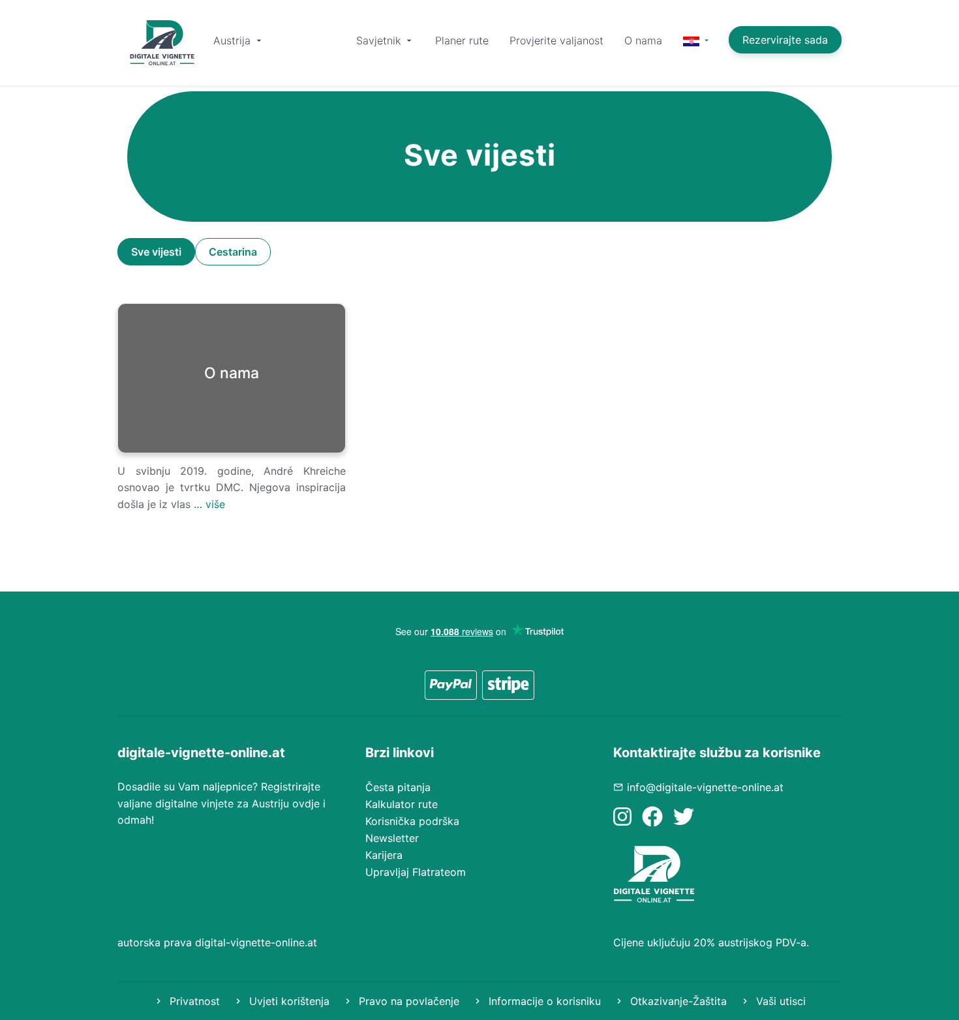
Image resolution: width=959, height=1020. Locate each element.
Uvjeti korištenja (287, 1001)
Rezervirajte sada (785, 39)
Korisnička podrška (412, 821)
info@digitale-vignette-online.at (705, 787)
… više (209, 504)
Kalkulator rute (401, 804)
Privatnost (193, 1001)
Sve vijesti (156, 251)
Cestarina (233, 251)
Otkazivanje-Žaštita (677, 1001)
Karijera (384, 855)
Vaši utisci (779, 1001)
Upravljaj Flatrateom (415, 871)
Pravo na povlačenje (407, 1001)
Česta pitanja (398, 787)
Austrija (233, 40)
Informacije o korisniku (543, 1001)
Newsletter (392, 838)
